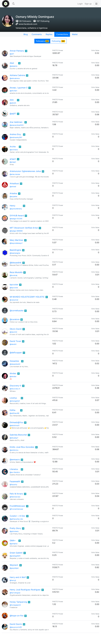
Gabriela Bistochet (18, 435)
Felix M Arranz (16, 493)
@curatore (14, 319)
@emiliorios (14, 450)
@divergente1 (15, 401)
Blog (26, 34)
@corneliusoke (16, 310)
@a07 (12, 54)
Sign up (88, 3)
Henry (12, 205)
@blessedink (15, 262)
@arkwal (13, 186)
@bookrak (13, 275)
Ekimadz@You (16, 422)
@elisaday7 (14, 438)
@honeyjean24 (15, 605)
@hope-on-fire (16, 615)
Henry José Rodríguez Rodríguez (25, 589)
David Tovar (15, 341)
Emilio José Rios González (22, 447)
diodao (13, 373)
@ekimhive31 (14, 425)
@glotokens (14, 531)
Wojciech (14, 565)
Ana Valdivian (16, 122)
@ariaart (13, 162)
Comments (37, 34)
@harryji (13, 580)
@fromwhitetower (16, 509)
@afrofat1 (13, 91)
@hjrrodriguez (15, 593)
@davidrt (13, 344)
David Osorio (16, 624)
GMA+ (13, 540)
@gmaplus (13, 544)
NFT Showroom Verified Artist (24, 228)
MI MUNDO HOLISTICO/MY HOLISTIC (27, 297)
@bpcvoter (14, 288)
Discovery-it (15, 385)
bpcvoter (14, 284)
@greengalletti (15, 556)
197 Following (42, 21)
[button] (96, 3)
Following (58, 41)
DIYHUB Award (17, 215)
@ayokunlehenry (16, 209)
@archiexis (14, 150)
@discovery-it (15, 389)
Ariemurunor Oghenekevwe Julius (25, 171)
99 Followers (25, 21)
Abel (12, 63)
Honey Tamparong (18, 602)
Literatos (14, 469)
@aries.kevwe (15, 174)
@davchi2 (13, 332)
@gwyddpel (14, 568)
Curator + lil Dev (17, 516)
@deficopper (16, 352)
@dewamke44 (15, 364)
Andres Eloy (15, 134)
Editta (12, 410)
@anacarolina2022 (17, 125)
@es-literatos (15, 472)
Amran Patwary (17, 51)
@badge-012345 (16, 219)
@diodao (13, 376)
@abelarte (13, 66)
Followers (42, 41)
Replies (49, 34)
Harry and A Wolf (18, 577)
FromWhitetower (17, 506)
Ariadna (13, 193)
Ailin (12, 100)
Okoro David (16, 329)
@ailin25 (13, 103)
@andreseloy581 (16, 137)
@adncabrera (15, 78)
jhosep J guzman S (18, 87)
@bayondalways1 (16, 243)
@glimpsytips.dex (16, 519)
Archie (13, 146)
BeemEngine (15, 250)
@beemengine (15, 253)
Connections (62, 34)
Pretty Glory (15, 528)
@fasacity (13, 484)
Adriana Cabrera (17, 75)
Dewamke (14, 361)
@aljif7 (13, 113)
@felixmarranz (15, 497)
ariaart (13, 159)
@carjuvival (14, 300)
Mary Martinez (16, 240)
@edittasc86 (14, 413)
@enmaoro (15, 459)
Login (80, 3)
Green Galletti (16, 553)
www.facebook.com (28, 24)
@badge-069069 (16, 231)
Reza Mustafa (16, 272)
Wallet (75, 34)
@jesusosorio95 (16, 627)
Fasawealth (15, 481)
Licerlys (13, 398)
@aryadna (13, 196)
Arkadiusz (14, 183)
